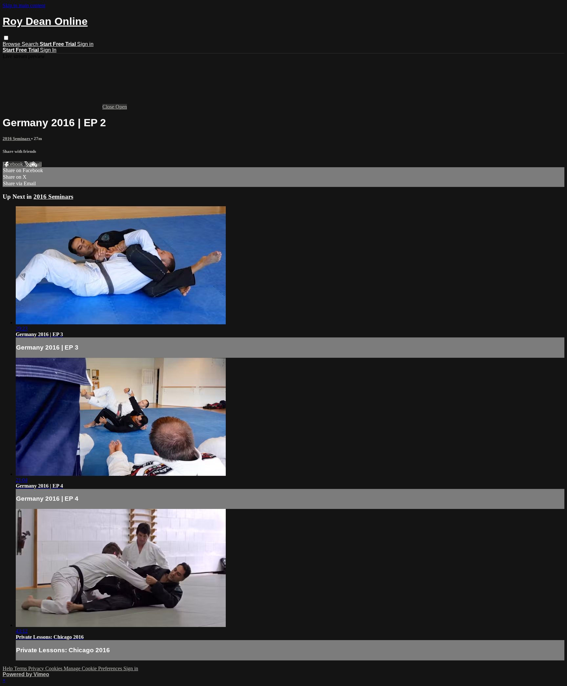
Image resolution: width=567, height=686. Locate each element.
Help (8, 668)
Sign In (48, 50)
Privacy (36, 668)
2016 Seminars (17, 138)
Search (31, 44)
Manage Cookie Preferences (93, 668)
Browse (12, 44)
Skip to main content (24, 5)
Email (36, 164)
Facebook (13, 164)
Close (109, 107)
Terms (21, 668)
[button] (6, 38)
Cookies (54, 668)
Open (121, 107)
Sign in (85, 44)
